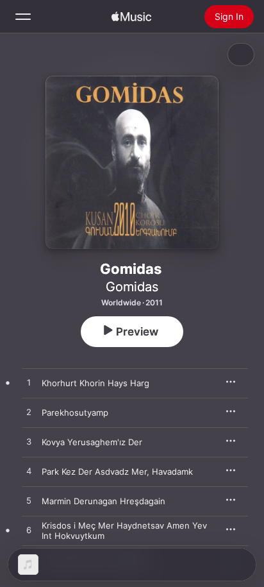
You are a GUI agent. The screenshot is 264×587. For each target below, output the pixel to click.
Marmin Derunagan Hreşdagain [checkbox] (103, 501)
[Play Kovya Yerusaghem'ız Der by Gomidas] (29, 442)
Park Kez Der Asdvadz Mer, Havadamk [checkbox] (117, 471)
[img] (131, 16)
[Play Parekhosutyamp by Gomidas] (29, 412)
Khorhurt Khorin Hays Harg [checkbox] (95, 383)
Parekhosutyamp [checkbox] (75, 412)
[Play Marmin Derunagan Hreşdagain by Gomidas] (29, 501)
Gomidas (132, 286)
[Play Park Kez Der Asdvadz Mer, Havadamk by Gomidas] (29, 471)
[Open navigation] (23, 17)
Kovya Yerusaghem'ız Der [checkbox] (92, 442)
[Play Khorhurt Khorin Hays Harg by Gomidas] (29, 383)
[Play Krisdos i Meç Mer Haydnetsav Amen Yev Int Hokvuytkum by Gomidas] (29, 530)
